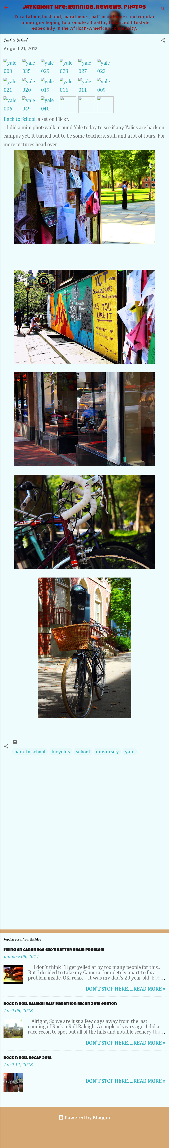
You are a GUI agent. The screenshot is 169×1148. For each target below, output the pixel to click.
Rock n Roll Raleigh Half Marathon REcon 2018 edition (60, 1004)
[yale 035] (31, 68)
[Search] (162, 9)
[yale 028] (69, 68)
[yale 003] (13, 68)
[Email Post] (15, 743)
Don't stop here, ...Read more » (125, 989)
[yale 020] (31, 87)
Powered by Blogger (87, 1117)
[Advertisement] (84, 891)
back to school (30, 751)
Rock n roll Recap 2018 (27, 1058)
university (107, 751)
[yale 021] (13, 87)
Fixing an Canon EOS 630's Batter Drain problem (54, 950)
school (83, 751)
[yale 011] (87, 87)
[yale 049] (31, 105)
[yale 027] (87, 68)
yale (130, 751)
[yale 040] (50, 105)
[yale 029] (50, 68)
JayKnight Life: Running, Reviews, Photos (84, 8)
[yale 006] (13, 105)
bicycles (60, 751)
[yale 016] (69, 87)
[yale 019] (50, 87)
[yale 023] (105, 68)
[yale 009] (105, 87)
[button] (162, 41)
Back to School (19, 119)
